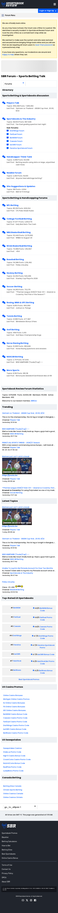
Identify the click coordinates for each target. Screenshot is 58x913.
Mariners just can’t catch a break (15, 456)
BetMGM (16, 608)
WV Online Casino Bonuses (14, 710)
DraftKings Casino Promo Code (16, 725)
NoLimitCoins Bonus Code (14, 763)
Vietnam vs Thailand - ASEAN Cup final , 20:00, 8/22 (23, 413)
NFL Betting (12, 205)
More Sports (13, 370)
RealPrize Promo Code (12, 767)
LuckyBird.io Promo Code (13, 771)
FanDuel (17, 617)
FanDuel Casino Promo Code (15, 721)
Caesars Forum (16, 141)
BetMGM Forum (16, 138)
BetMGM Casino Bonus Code (15, 714)
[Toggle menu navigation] (54, 4)
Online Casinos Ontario (13, 797)
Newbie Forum (14, 172)
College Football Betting (19, 218)
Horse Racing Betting (17, 343)
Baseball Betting (15, 259)
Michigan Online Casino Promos (16, 699)
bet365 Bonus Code (46, 654)
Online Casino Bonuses (13, 695)
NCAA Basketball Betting (19, 246)
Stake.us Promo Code (12, 752)
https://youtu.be (9, 475)
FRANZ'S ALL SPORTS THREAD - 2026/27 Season (21, 442)
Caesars (17, 626)
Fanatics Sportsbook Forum (21, 148)
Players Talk (13, 103)
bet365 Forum (16, 145)
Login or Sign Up (46, 11)
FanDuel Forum (16, 134)
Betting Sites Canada (12, 786)
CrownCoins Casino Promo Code (17, 759)
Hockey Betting (15, 273)
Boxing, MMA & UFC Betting (20, 302)
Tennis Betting (14, 316)
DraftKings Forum (17, 131)
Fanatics (17, 645)
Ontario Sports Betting (12, 790)
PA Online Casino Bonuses (14, 706)
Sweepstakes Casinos (12, 748)
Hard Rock (17, 661)
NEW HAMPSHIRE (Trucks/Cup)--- (15, 429)
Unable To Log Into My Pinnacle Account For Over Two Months (27, 568)
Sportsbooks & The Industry (21, 119)
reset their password (43, 45)
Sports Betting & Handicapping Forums (24, 197)
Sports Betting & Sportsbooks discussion (25, 95)
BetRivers (17, 670)
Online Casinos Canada (13, 793)
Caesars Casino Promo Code (15, 718)
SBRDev (34, 401)
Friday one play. (8, 582)
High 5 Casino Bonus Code (14, 756)
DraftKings (17, 635)
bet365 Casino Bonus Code (14, 729)
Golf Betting (13, 329)
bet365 (17, 654)
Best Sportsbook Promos (29, 679)
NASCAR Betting (15, 356)
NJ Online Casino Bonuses (14, 703)
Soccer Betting (14, 286)
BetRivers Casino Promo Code (15, 733)
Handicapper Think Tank (19, 156)
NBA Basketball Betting (18, 232)
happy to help (8, 54)
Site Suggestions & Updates (21, 186)
